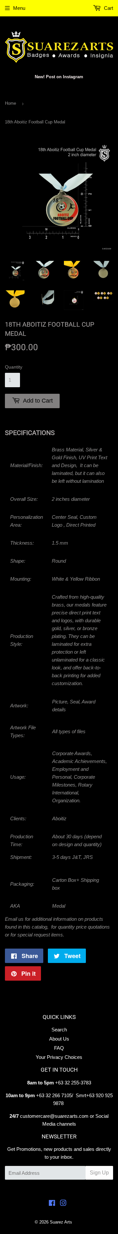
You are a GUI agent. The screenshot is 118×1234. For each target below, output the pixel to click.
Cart (108, 8)
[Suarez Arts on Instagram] (63, 1204)
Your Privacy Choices (59, 1057)
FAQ (59, 1048)
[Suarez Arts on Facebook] (52, 1204)
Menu (19, 8)
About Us (59, 1039)
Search (59, 1029)
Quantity (13, 367)
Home (10, 103)
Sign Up (99, 1172)
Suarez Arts (61, 1222)
